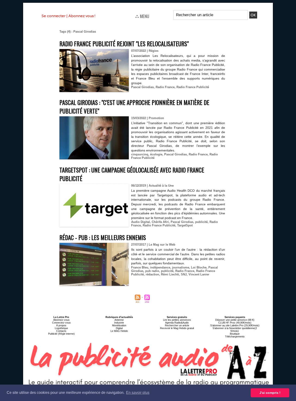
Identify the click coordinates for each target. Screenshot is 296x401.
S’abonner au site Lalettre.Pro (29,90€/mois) (234, 325)
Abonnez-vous (61, 319)
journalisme (180, 267)
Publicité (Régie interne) (61, 333)
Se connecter (53, 16)
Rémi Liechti (170, 274)
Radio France (165, 87)
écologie (156, 154)
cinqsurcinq (139, 154)
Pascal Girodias (142, 87)
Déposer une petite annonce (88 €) (234, 319)
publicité (201, 222)
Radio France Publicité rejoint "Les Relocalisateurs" (124, 43)
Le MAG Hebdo (119, 331)
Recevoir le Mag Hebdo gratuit (177, 328)
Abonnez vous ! (81, 16)
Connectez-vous (61, 322)
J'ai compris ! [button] (270, 393)
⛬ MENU (142, 16)
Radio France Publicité (192, 87)
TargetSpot (185, 225)
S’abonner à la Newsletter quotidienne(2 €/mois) (235, 329)
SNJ (184, 274)
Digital (119, 328)
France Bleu (139, 267)
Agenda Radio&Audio (177, 322)
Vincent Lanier (198, 274)
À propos (61, 325)
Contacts (61, 331)
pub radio (152, 271)
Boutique (235, 333)
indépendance (160, 267)
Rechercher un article (177, 325)
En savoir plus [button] (137, 393)
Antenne (119, 319)
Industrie (119, 322)
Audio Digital (140, 222)
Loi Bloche (199, 267)
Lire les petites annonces (177, 319)
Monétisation (119, 325)
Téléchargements (235, 336)
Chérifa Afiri (160, 222)
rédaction (152, 274)
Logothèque (61, 328)
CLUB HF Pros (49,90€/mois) (234, 322)
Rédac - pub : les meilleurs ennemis (102, 237)
